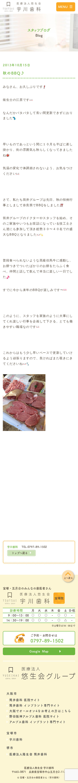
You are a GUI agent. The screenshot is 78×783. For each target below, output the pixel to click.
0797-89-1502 (47, 640)
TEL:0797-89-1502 (34, 547)
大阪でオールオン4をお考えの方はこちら (40, 710)
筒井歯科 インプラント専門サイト (34, 705)
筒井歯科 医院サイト (24, 699)
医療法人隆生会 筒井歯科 (28, 754)
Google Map (39, 651)
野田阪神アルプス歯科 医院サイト (34, 716)
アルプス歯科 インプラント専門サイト (37, 721)
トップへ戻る (20, 553)
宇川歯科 (16, 739)
